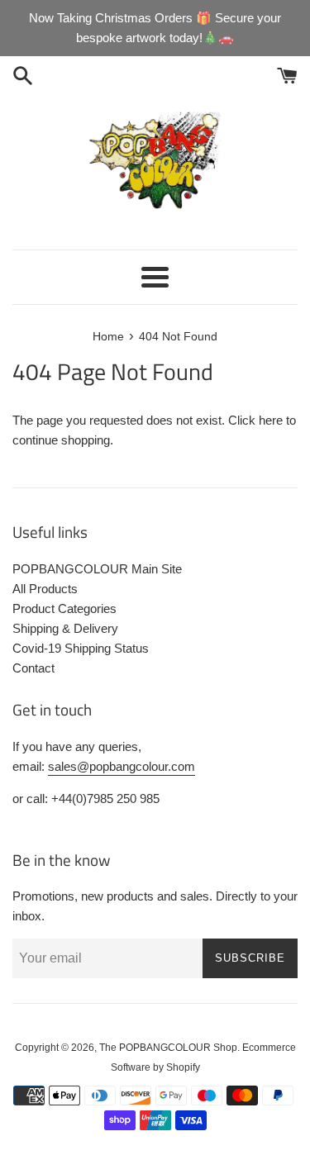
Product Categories (64, 608)
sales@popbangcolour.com (121, 766)
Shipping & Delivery (65, 628)
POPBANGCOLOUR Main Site (97, 569)
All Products (45, 589)
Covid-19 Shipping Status (80, 648)
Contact (33, 668)
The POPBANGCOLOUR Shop (168, 1047)
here (271, 420)
